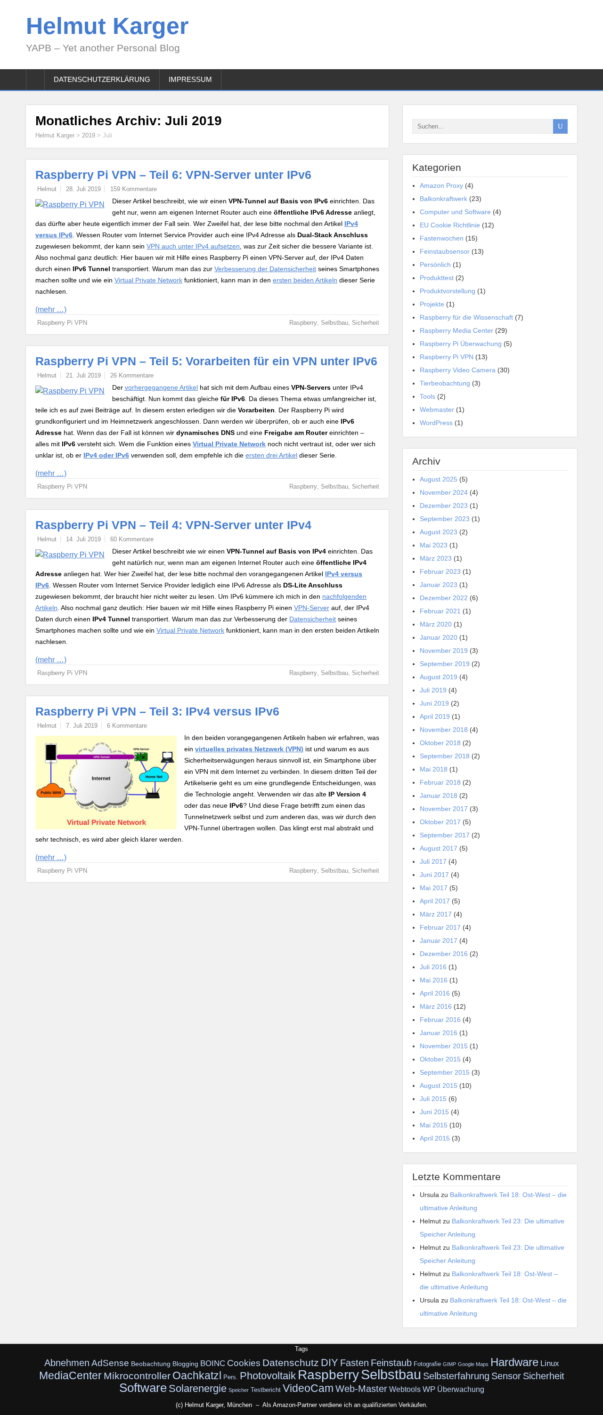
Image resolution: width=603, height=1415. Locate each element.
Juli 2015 (433, 1098)
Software (143, 1388)
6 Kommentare (127, 725)
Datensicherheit (312, 619)
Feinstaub (391, 1363)
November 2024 (444, 492)
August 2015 (438, 1085)
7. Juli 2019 (82, 725)
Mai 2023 (434, 545)
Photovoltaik (268, 1376)
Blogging (185, 1363)
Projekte (432, 304)
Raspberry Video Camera (458, 370)
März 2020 (436, 624)
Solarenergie (198, 1388)
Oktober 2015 (440, 1059)
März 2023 (436, 558)
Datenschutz (290, 1362)
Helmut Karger (107, 26)
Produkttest (437, 277)
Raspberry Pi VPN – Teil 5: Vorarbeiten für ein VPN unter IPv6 (206, 361)
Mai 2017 (434, 888)
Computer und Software (455, 212)
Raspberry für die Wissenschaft (466, 317)
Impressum (190, 79)
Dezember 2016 (444, 953)
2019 (88, 135)
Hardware (514, 1362)
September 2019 (445, 663)
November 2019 (444, 650)
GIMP (449, 1364)
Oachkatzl (196, 1375)
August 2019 (438, 677)
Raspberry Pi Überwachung (461, 343)
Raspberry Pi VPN (62, 322)
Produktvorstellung (447, 291)
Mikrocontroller (137, 1375)
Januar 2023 (438, 584)
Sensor (506, 1376)
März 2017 (436, 914)
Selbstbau (334, 322)
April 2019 (435, 716)
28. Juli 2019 (83, 189)
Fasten (354, 1363)
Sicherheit (365, 322)
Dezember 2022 (444, 598)
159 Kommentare (133, 189)
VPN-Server (311, 607)
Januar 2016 (438, 1033)
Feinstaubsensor (445, 251)
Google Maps (473, 1364)
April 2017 (435, 901)
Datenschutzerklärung (102, 79)
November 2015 (444, 1046)
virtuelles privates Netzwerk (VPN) (249, 749)
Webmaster (437, 409)
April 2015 (435, 1138)
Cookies (244, 1363)
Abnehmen (67, 1363)
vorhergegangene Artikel (161, 387)
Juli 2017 (433, 861)
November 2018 (444, 729)
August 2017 (438, 848)
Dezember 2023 (444, 505)
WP (429, 1389)
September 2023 (445, 519)
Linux (549, 1363)
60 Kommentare (132, 539)
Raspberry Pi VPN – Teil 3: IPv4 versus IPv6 (157, 711)
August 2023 (438, 532)
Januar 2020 (438, 637)
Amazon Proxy (441, 185)
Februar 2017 (440, 927)
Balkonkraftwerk (443, 198)
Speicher (238, 1390)
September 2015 (445, 1072)
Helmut (47, 189)
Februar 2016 (440, 1019)
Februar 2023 (440, 571)
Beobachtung (151, 1363)
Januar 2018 (438, 795)
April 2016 (435, 993)
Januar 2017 (438, 940)
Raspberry (303, 322)
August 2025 (438, 479)
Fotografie (427, 1364)
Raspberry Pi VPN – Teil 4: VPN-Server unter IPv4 (173, 524)
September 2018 (445, 756)
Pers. (230, 1377)
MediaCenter (70, 1375)
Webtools (405, 1389)
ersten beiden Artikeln (305, 280)
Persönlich (435, 264)
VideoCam (308, 1388)
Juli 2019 (433, 690)
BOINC (212, 1363)
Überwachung (460, 1389)
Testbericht (266, 1390)
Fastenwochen (442, 238)
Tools (427, 396)
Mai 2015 (434, 1125)
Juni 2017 (434, 874)
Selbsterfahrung (456, 1376)
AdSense (110, 1363)
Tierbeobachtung (445, 383)
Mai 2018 (434, 769)
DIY (329, 1362)
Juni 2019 (434, 703)
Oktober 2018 (440, 743)
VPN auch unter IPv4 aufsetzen (193, 246)
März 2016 (436, 1006)
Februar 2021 (440, 611)
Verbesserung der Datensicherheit (265, 269)
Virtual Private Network (148, 280)
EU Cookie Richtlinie (450, 225)
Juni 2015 (434, 1112)
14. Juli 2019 (83, 539)
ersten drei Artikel (271, 455)
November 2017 (444, 808)
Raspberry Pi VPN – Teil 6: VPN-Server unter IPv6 (173, 174)
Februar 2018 (440, 782)
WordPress (436, 422)
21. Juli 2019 (83, 375)
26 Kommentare (132, 375)
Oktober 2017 (440, 822)
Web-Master (361, 1388)
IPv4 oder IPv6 (106, 455)
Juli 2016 (433, 967)
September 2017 (445, 835)
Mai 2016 (434, 980)
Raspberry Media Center (456, 330)
